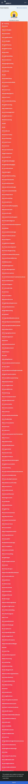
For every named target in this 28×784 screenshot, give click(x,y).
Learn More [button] (6, 778)
